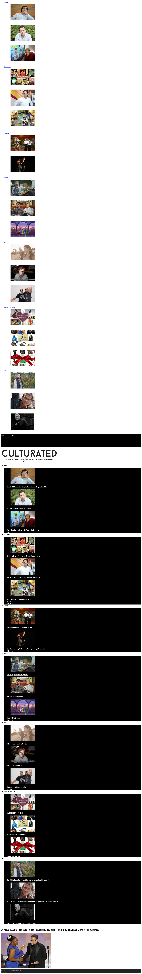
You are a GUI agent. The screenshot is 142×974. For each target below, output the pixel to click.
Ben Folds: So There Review (15, 283)
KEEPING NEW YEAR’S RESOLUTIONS (18, 348)
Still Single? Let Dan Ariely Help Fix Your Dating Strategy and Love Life (27, 22)
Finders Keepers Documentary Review (18, 198)
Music (5, 242)
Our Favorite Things (9, 307)
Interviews (10, 65)
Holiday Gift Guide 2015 (14, 368)
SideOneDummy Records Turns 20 (17, 304)
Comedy (6, 133)
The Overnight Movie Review (15, 218)
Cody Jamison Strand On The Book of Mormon (20, 154)
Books (6, 2)
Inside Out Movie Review (14, 239)
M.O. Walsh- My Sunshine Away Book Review (20, 43)
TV (5, 370)
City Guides (7, 67)
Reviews (9, 305)
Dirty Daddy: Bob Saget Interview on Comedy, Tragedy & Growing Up (26, 174)
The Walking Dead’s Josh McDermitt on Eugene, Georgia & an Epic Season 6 (28, 391)
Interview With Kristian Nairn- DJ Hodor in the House (22, 432)
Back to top (3, 972)
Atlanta (9, 130)
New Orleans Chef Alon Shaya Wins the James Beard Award (24, 108)
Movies (6, 177)
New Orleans (11, 131)
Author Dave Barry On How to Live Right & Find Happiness (23, 64)
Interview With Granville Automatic (17, 263)
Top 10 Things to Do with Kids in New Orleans (20, 128)
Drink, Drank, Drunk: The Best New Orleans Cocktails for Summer (25, 87)
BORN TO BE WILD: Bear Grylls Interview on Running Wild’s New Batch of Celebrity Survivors (34, 411)
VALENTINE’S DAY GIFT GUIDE (16, 327)
